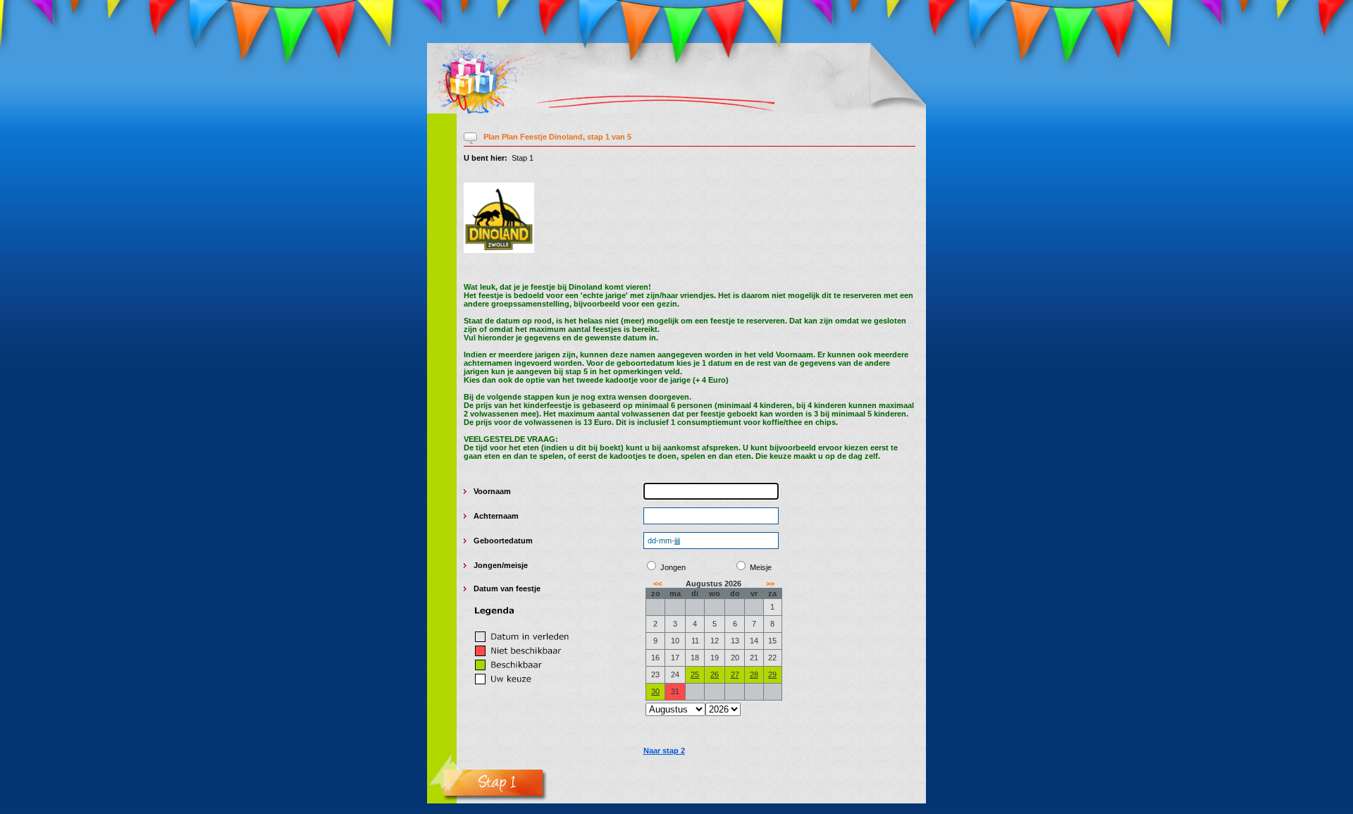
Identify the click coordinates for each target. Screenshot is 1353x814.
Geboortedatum (503, 540)
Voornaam (492, 491)
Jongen (488, 565)
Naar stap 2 (664, 750)
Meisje (761, 567)
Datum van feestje (507, 588)
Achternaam (496, 516)
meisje (516, 565)
